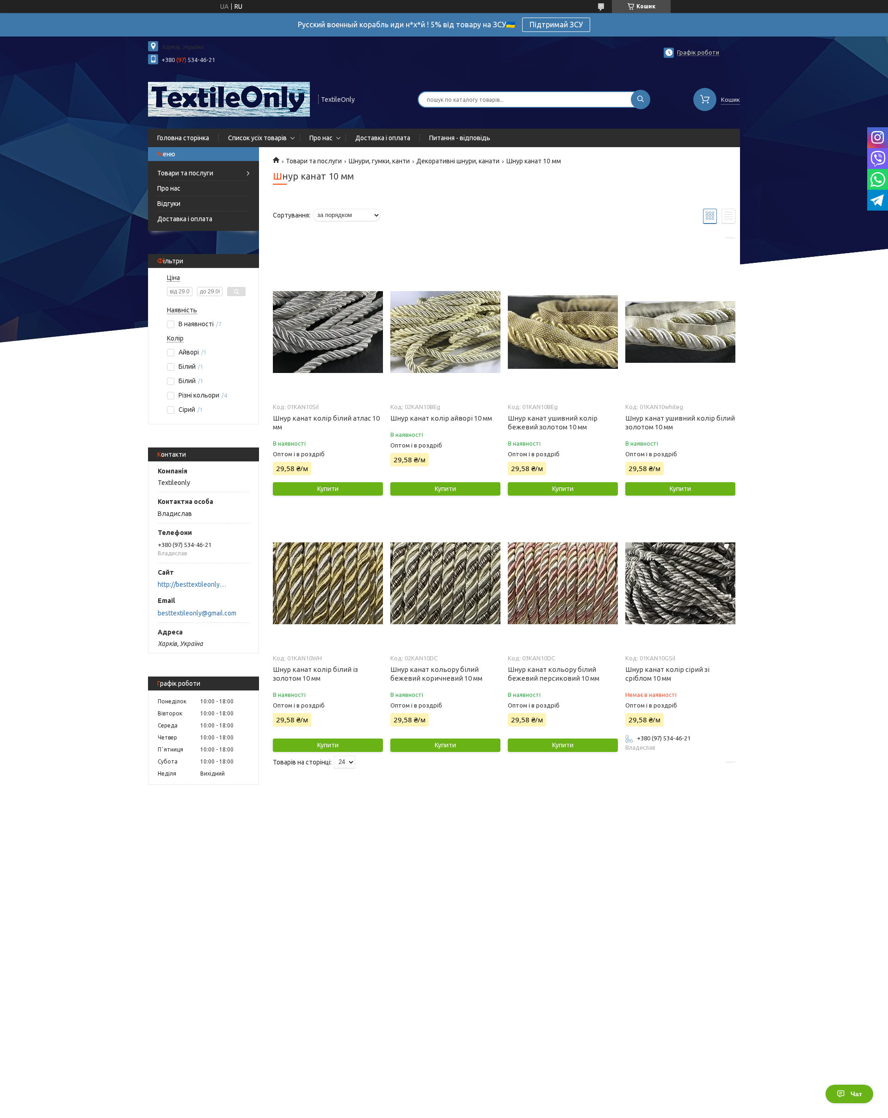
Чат (856, 1094)
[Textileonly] (229, 98)
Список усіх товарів (257, 138)
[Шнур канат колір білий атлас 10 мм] (327, 332)
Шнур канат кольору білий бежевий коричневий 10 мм (436, 673)
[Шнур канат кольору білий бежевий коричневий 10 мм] (445, 583)
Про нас (321, 138)
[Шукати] (640, 99)
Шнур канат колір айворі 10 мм (441, 418)
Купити (328, 488)
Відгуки (168, 203)
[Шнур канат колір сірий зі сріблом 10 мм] (680, 583)
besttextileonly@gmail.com (197, 613)
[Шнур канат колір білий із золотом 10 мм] (327, 583)
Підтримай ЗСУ (556, 24)
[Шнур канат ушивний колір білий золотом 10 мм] (680, 332)
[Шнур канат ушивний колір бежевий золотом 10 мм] (562, 332)
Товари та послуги (185, 173)
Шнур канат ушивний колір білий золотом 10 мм (680, 422)
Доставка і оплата (382, 138)
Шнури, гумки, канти (379, 161)
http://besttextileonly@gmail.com (194, 584)
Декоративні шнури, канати (458, 161)
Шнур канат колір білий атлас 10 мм (326, 422)
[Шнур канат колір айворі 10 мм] (445, 332)
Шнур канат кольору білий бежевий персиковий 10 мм (553, 673)
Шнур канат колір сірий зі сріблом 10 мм (667, 673)
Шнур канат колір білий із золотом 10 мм (315, 673)
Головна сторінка (183, 138)
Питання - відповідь (459, 138)
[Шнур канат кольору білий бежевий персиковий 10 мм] (562, 583)
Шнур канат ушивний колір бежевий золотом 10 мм (553, 422)
